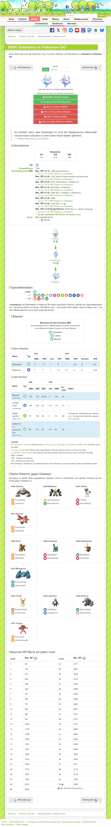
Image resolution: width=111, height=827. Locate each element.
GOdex (34, 19)
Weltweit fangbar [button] (57, 97)
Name (45, 69)
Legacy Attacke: (19, 450)
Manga (55, 19)
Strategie (97, 19)
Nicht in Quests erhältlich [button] (57, 106)
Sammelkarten (81, 19)
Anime (45, 19)
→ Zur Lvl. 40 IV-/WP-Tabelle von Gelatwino (54, 200)
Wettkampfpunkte (20, 171)
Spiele (66, 19)
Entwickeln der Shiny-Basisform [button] (57, 101)
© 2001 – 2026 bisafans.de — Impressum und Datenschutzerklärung (30, 821)
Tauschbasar (41, 23)
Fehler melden (22, 824)
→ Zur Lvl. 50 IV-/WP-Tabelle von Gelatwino (54, 206)
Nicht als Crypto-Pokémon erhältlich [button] (56, 121)
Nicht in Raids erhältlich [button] (57, 116)
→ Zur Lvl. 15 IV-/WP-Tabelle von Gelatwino (54, 173)
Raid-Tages (61, 444)
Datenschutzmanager (71, 821)
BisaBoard (57, 23)
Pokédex (23, 19)
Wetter (30, 217)
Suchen (102, 15)
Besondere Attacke (22, 444)
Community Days (49, 444)
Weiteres (71, 23)
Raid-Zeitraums (72, 444)
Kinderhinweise (89, 821)
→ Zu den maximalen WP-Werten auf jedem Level (58, 214)
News (11, 19)
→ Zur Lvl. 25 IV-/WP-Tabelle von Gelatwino (54, 184)
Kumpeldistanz (26, 168)
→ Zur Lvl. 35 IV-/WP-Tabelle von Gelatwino (54, 195)
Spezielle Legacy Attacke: (23, 452)
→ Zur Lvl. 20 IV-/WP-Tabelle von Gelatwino (54, 179)
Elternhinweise (7, 824)
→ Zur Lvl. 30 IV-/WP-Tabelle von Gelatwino (54, 190)
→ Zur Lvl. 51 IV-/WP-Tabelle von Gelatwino (54, 211)
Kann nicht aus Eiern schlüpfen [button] (56, 111)
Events (84, 444)
